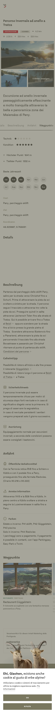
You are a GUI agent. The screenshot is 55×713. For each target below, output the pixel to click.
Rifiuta (27, 706)
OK (27, 698)
